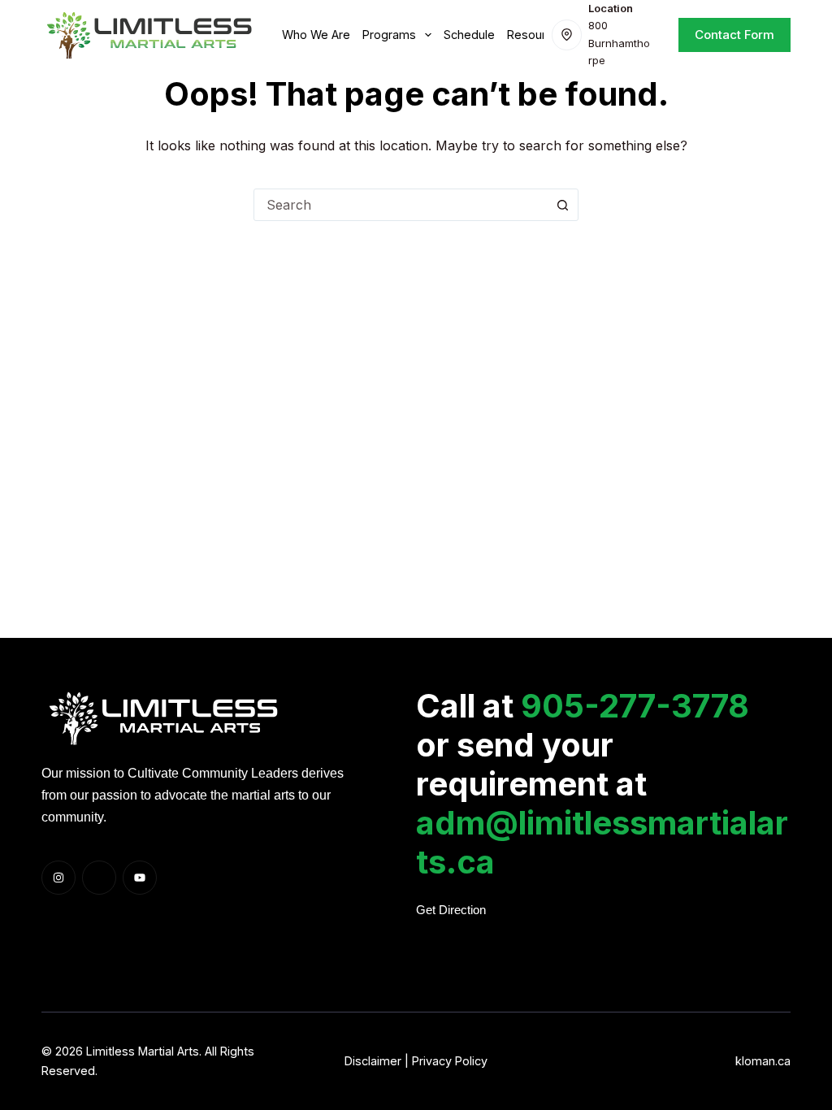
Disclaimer (372, 1061)
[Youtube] (140, 878)
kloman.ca (763, 1061)
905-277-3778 (635, 706)
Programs (389, 34)
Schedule (469, 34)
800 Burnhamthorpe (619, 43)
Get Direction (451, 910)
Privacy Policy (450, 1061)
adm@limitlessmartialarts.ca (602, 842)
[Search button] (562, 204)
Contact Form (734, 34)
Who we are (316, 34)
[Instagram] (58, 878)
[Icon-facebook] (99, 878)
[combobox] (400, 205)
